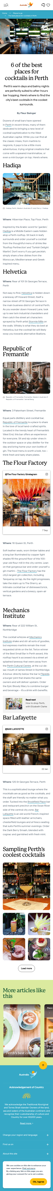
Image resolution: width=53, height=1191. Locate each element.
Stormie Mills (36, 321)
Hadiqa (7, 231)
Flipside (45, 673)
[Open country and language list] (47, 1135)
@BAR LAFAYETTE (14, 729)
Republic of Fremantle (15, 422)
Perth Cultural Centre (19, 665)
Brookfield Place (37, 801)
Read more (26, 1123)
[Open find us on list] (47, 1145)
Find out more (28, 1168)
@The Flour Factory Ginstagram (21, 474)
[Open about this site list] (47, 1154)
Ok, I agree (38, 1181)
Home (4, 13)
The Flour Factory (27, 570)
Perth (8, 124)
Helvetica (26, 292)
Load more (26, 968)
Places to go (17, 13)
